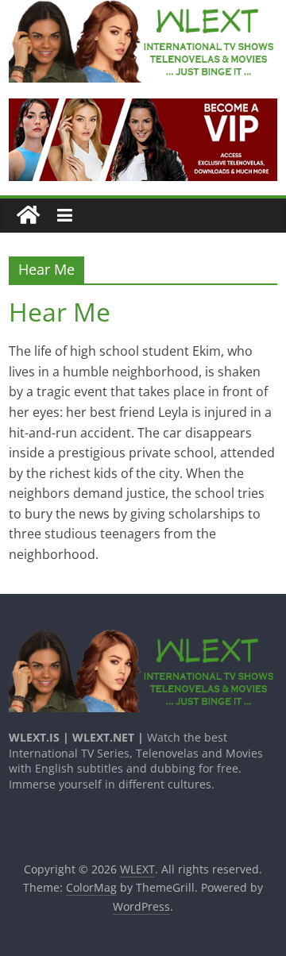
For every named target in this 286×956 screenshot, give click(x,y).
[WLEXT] (28, 216)
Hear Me (59, 312)
